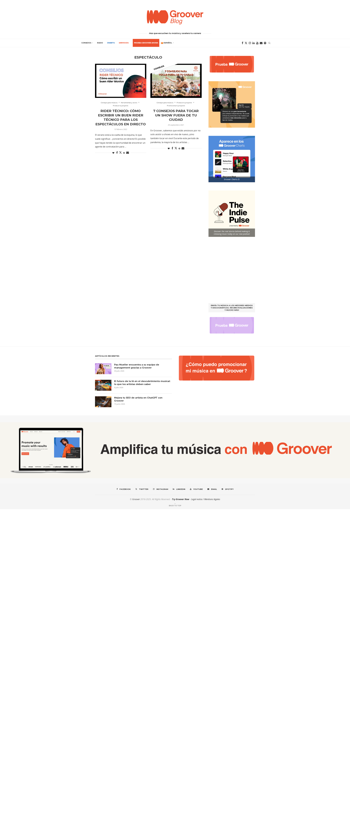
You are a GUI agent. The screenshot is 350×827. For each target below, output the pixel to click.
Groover (136, 499)
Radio (100, 43)
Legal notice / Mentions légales (205, 499)
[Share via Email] (127, 152)
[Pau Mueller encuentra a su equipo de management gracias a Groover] (103, 368)
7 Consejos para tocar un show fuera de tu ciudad (176, 115)
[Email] (261, 43)
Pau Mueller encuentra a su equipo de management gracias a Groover (136, 366)
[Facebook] (242, 43)
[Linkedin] (253, 43)
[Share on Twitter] (120, 152)
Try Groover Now (180, 499)
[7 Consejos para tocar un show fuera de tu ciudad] (176, 81)
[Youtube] (257, 43)
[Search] (269, 43)
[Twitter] (246, 43)
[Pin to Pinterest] (124, 153)
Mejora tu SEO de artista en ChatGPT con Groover (138, 399)
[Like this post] (113, 153)
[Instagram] (250, 43)
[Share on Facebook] (117, 152)
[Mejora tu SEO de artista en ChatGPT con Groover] (103, 401)
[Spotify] (265, 43)
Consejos (86, 43)
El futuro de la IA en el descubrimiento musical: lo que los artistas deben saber (142, 383)
